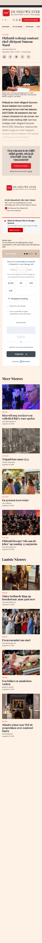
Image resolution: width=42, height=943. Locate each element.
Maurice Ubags (8, 687)
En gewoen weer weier (15, 500)
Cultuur (5, 35)
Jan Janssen (7, 503)
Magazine (5, 27)
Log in (30, 171)
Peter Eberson (7, 734)
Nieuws (4, 412)
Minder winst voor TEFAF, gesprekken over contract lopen (17, 728)
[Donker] (3, 20)
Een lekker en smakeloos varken (17, 682)
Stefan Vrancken (8, 462)
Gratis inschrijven (31, 20)
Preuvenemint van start (16, 640)
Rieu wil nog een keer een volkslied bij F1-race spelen (18, 417)
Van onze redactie (9, 49)
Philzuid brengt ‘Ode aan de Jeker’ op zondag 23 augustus (19, 542)
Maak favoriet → (15, 230)
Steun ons (29, 27)
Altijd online (17, 27)
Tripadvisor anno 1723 (15, 459)
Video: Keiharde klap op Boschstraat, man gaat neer (18, 597)
